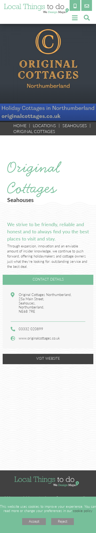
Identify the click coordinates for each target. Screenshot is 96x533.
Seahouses (74, 125)
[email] (86, 5)
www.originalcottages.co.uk (39, 338)
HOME (19, 125)
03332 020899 (31, 328)
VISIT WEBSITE (48, 358)
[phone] (75, 5)
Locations (44, 125)
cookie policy (83, 510)
